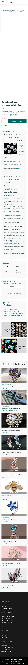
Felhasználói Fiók (6, 608)
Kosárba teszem (17, 121)
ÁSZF (2, 633)
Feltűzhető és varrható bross (6, 384)
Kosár (3, 604)
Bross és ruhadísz (11, 10)
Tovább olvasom (14, 470)
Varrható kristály (6, 620)
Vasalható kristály (6, 618)
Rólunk (3, 635)
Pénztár (3, 606)
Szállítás (4, 645)
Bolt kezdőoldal (6, 601)
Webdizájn (19, 663)
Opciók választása (14, 404)
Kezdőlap (5, 10)
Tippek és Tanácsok (6, 651)
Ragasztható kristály (7, 616)
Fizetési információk (7, 647)
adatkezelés (5, 630)
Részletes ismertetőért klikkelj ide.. (7, 115)
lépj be (17, 315)
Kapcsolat (4, 637)
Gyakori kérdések (6, 649)
